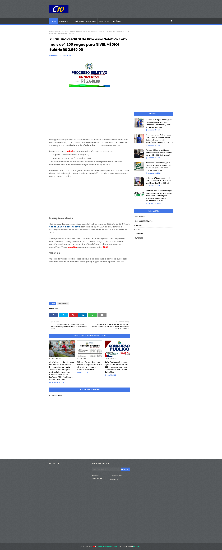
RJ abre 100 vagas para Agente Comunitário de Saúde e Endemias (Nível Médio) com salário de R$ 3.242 (159, 123)
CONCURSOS (67, 31)
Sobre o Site (117, 476)
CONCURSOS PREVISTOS (144, 221)
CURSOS (138, 225)
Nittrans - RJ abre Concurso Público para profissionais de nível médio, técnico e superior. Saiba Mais (89, 366)
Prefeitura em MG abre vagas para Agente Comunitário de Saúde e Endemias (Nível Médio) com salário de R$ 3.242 (159, 139)
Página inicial (54, 31)
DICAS (137, 229)
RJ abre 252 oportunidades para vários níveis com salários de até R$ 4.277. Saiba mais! (159, 152)
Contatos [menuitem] (104, 21)
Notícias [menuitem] (117, 21)
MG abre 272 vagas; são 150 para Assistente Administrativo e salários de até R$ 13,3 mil (159, 180)
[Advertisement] (89, 120)
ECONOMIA (139, 234)
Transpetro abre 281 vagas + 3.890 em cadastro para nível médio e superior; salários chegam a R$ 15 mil (158, 167)
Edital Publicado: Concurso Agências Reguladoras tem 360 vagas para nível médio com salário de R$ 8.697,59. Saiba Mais (116, 367)
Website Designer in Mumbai (109, 546)
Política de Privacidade (97, 477)
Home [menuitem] (53, 21)
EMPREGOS (139, 238)
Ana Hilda (54, 55)
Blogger (137, 546)
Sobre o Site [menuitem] (64, 21)
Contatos (114, 479)
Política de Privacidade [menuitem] (85, 21)
